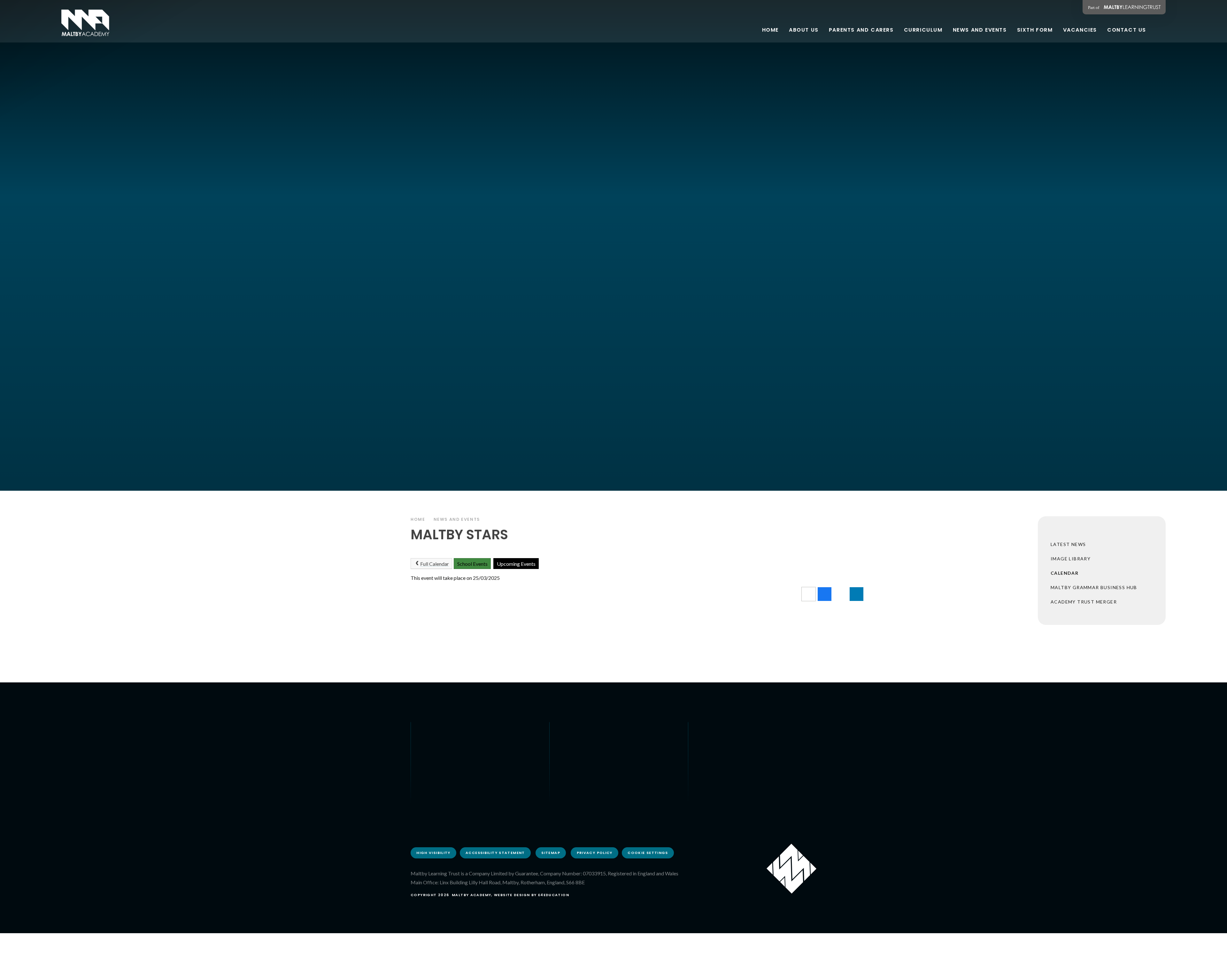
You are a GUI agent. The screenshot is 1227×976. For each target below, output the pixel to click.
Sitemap (550, 852)
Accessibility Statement (495, 852)
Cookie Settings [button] (648, 852)
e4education (553, 894)
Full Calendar (434, 564)
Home (418, 519)
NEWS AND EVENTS (457, 519)
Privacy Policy (595, 852)
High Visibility (433, 852)
